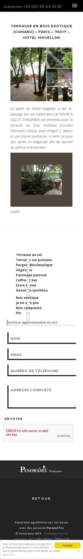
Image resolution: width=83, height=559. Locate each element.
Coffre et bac (27, 280)
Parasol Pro (55, 528)
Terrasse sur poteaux (34, 260)
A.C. (31, 539)
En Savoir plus (69, 551)
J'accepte (67, 545)
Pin (18, 313)
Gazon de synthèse (32, 290)
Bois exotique (27, 297)
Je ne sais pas (27, 303)
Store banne (26, 285)
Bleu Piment (45, 539)
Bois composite (29, 308)
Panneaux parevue (31, 275)
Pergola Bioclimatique (34, 265)
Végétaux (24, 270)
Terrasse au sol (29, 254)
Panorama (32, 6)
